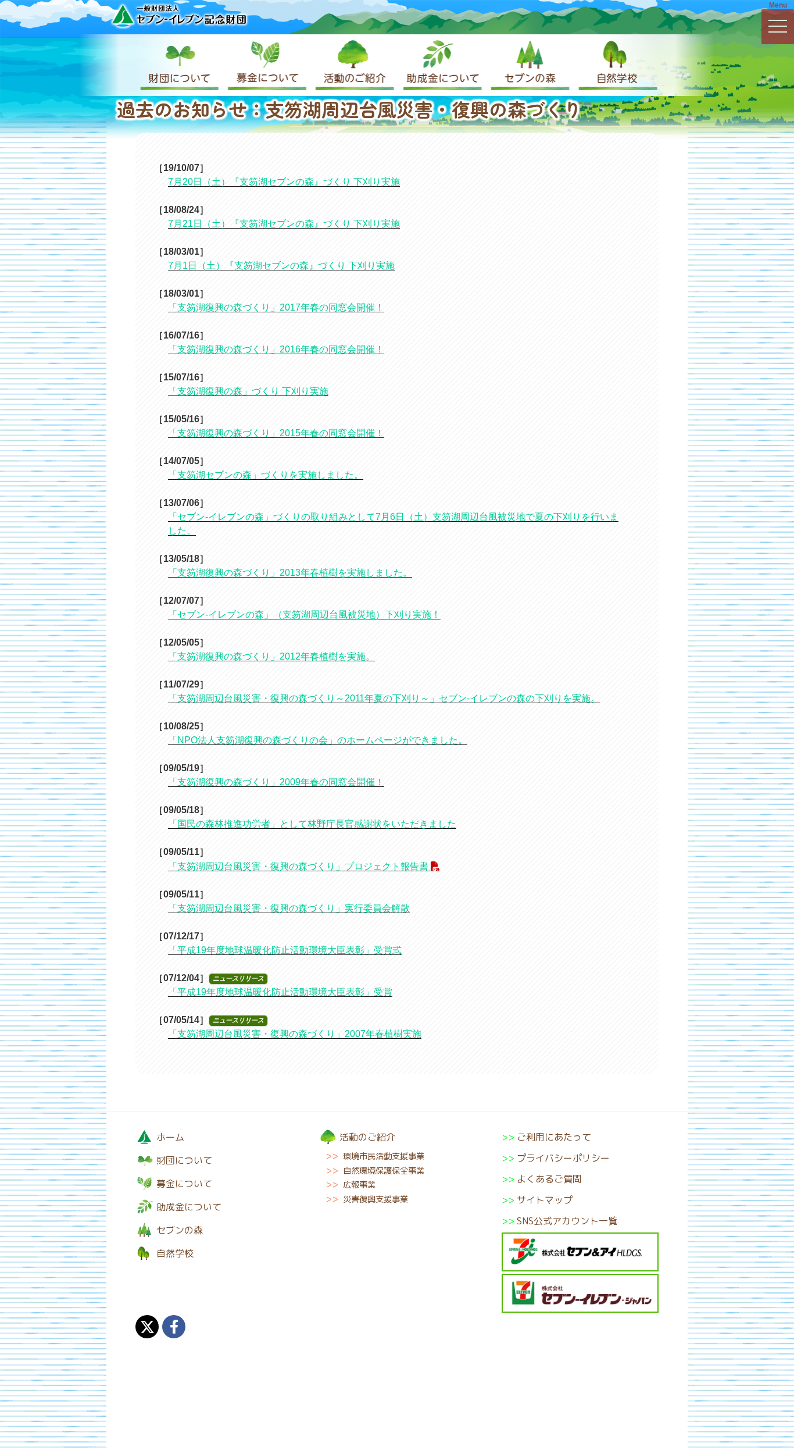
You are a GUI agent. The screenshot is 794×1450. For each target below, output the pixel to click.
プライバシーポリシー (563, 1158)
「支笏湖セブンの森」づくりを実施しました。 (265, 475)
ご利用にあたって (554, 1137)
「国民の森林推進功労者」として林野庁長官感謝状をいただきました (312, 824)
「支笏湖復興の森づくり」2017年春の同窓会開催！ (276, 307)
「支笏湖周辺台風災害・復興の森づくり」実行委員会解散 (289, 908)
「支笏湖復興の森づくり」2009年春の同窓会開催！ (276, 782)
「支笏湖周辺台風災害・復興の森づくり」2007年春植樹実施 (294, 1034)
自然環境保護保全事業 (383, 1171)
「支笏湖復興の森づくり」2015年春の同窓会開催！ (276, 433)
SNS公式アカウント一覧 (567, 1220)
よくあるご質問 (549, 1179)
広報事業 (359, 1185)
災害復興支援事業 (375, 1199)
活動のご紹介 (353, 65)
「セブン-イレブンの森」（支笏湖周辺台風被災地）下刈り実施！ (304, 614)
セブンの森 (527, 65)
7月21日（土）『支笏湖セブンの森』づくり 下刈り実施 (284, 224)
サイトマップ (545, 1200)
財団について (179, 65)
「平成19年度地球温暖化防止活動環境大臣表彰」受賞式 (285, 950)
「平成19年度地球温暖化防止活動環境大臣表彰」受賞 (280, 992)
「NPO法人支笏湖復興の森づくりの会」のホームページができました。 (317, 740)
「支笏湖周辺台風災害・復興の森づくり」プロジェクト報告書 (298, 866)
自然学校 (615, 65)
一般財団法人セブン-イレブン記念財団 (179, 15)
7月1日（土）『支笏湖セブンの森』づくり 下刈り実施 (281, 265)
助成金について (440, 65)
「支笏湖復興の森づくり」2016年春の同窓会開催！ (276, 349)
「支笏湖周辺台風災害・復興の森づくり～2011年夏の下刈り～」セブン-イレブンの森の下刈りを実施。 (384, 698)
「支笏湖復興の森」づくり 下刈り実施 (248, 391)
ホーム (170, 1137)
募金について (266, 65)
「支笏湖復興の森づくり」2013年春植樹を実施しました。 (290, 573)
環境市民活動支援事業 (383, 1156)
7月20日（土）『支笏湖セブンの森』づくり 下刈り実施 (284, 182)
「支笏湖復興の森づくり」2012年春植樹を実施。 (271, 656)
